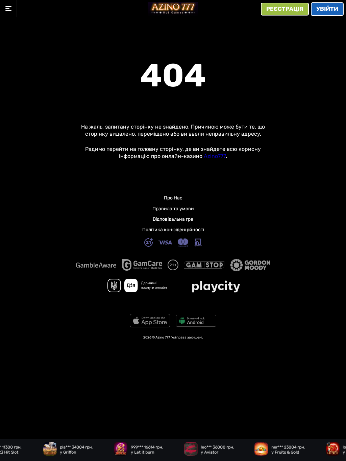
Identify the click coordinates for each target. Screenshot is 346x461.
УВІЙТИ (327, 8)
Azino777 (215, 156)
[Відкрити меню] (8, 8)
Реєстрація (284, 8)
